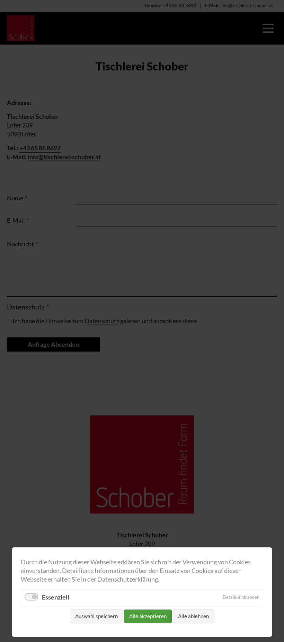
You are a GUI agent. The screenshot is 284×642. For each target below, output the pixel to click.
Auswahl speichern (96, 616)
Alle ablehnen (193, 616)
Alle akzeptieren (148, 616)
